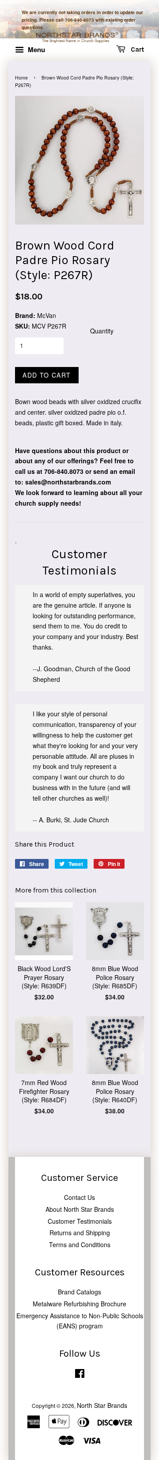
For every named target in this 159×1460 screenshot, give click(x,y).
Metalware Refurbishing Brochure (79, 1303)
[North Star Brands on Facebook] (80, 1375)
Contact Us (79, 1197)
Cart (136, 49)
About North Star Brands (79, 1209)
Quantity (102, 330)
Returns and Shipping (79, 1232)
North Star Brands (102, 1405)
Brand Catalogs (79, 1291)
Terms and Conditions (79, 1244)
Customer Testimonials (80, 1221)
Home (21, 77)
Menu (35, 49)
